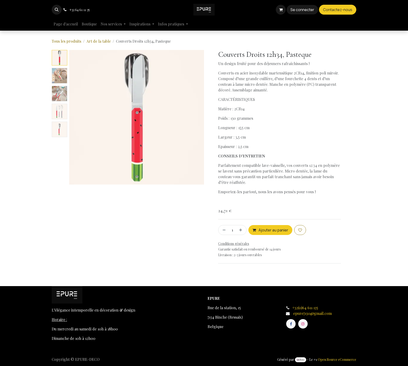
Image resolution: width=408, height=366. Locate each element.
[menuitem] (66, 24)
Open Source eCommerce (337, 359)
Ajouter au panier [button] (273, 230)
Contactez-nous (337, 9)
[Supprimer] (223, 230)
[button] (57, 10)
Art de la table (98, 41)
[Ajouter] (241, 230)
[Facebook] (291, 324)
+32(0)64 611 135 (305, 307)
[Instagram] (303, 324)
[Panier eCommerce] (281, 10)
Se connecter (302, 9)
